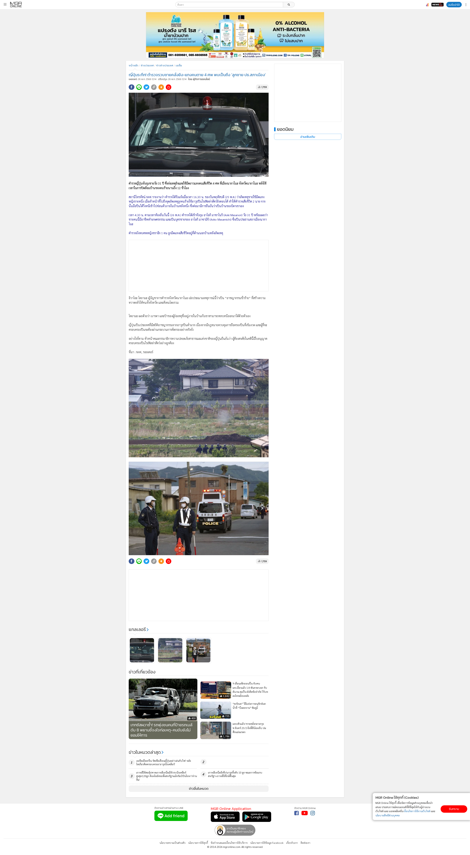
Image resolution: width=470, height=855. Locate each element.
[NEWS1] (437, 4)
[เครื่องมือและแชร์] (466, 4)
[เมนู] (5, 4)
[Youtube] (304, 813)
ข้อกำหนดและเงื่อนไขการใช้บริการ (229, 842)
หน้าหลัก (133, 65)
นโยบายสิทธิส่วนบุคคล (387, 815)
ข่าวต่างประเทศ (164, 65)
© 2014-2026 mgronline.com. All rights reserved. (235, 846)
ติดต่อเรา (305, 842)
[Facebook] (296, 813)
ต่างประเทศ (147, 65)
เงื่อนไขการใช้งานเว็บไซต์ (417, 811)
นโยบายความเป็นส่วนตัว (172, 842)
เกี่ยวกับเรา (292, 842)
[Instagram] (312, 813)
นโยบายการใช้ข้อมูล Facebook (266, 842)
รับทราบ (454, 809)
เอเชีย (179, 65)
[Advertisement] (199, 265)
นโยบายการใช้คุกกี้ (198, 842)
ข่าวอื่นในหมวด (199, 788)
